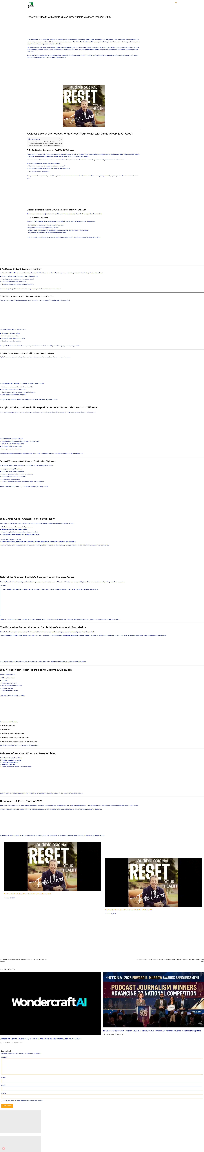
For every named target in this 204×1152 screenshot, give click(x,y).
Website (3, 1093)
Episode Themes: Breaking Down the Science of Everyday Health (45, 143)
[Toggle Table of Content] (60, 139)
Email (3, 1085)
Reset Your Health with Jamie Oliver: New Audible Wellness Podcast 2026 (27, 894)
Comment (4, 1057)
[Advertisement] (84, 30)
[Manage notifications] (3, 1148)
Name (3, 1077)
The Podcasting (6, 1042)
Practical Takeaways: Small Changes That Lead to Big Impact (44, 145)
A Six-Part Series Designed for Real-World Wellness (42, 141)
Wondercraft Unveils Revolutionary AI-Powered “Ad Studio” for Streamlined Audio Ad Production (40, 1039)
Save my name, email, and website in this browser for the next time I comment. (23, 1100)
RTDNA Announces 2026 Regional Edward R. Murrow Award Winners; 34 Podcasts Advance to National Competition (152, 1031)
